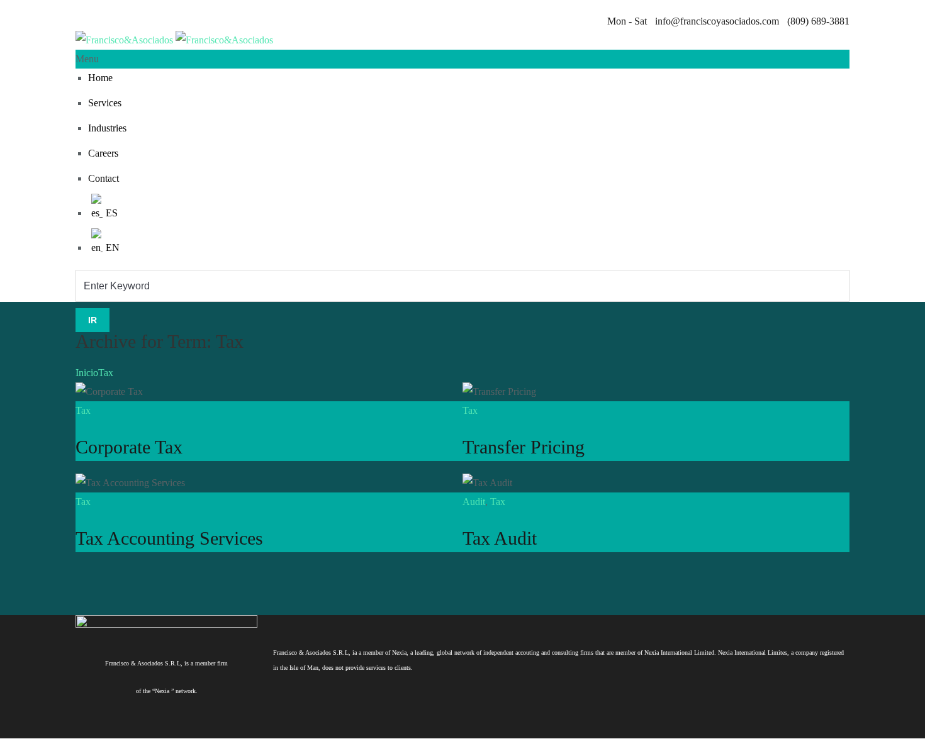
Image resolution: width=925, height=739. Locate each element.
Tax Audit (499, 538)
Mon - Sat (627, 21)
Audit (473, 501)
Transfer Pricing (523, 446)
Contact (103, 178)
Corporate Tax (129, 446)
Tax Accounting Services (169, 538)
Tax (105, 372)
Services (104, 102)
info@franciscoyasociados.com (716, 21)
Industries (107, 128)
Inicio (87, 372)
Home (100, 77)
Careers (103, 153)
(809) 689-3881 (817, 21)
